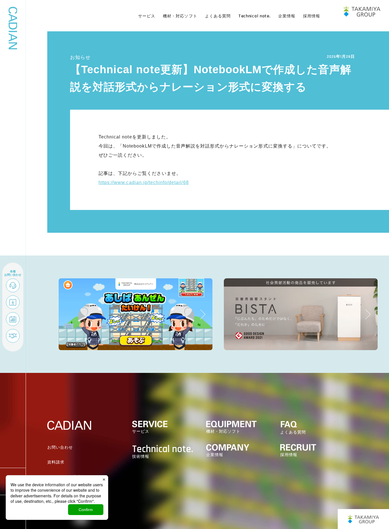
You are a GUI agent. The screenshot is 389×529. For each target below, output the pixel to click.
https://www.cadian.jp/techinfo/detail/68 (144, 182)
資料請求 (55, 462)
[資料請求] (12, 302)
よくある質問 (218, 16)
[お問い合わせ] (12, 286)
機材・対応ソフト (180, 16)
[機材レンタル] (12, 319)
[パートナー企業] (12, 336)
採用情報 (311, 16)
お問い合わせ (60, 447)
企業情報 (286, 16)
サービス (146, 16)
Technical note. (254, 16)
